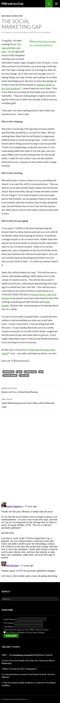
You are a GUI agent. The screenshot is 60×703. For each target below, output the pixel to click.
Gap (4, 47)
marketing (31, 372)
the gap (24, 375)
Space (47, 349)
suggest (40, 84)
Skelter (5, 305)
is (29, 349)
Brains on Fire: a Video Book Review (20, 390)
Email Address (11, 619)
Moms (42, 294)
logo (4, 51)
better (48, 84)
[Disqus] (30, 456)
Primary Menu (56, 3)
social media (10, 375)
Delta (47, 301)
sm (41, 372)
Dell (49, 294)
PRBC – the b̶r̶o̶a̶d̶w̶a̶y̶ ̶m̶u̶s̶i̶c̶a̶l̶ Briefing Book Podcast (27, 655)
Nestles (6, 298)
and (8, 47)
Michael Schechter (12, 16)
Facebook (14, 88)
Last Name (9, 626)
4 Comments (45, 32)
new (18, 47)
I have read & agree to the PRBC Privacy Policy (27, 629)
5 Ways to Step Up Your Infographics (19, 668)
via (7, 88)
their (13, 47)
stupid (5, 353)
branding (8, 372)
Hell (54, 294)
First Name (9, 623)
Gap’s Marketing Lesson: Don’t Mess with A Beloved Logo (28, 403)
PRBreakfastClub (12, 3)
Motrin (34, 294)
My (41, 349)
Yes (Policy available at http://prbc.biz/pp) (25, 632)
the (32, 349)
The (19, 44)
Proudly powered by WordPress (15, 699)
